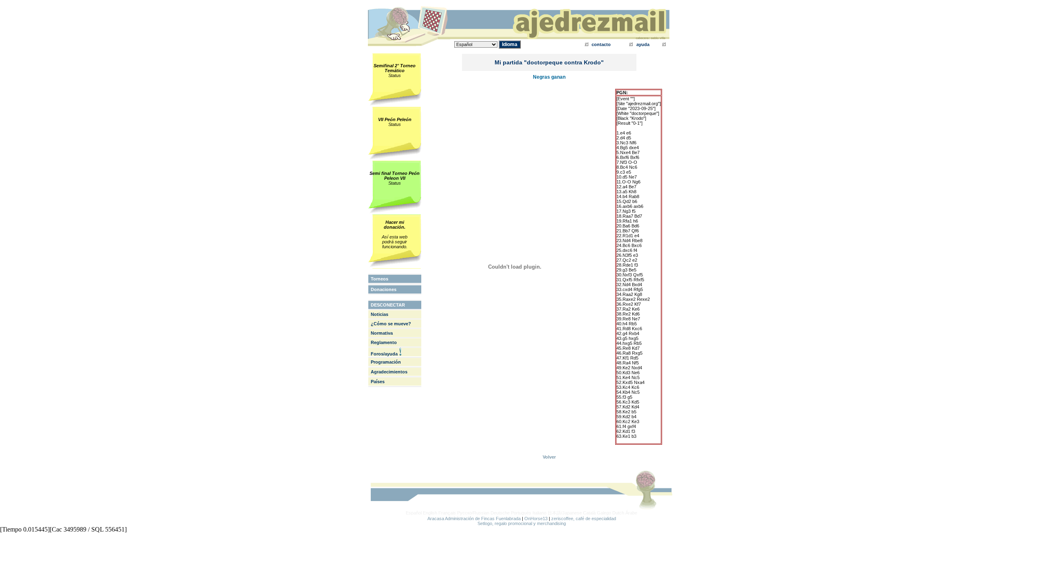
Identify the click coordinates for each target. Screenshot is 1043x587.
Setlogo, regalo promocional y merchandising (521, 523)
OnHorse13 (536, 518)
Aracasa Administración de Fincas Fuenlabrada (474, 518)
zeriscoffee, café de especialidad (583, 518)
